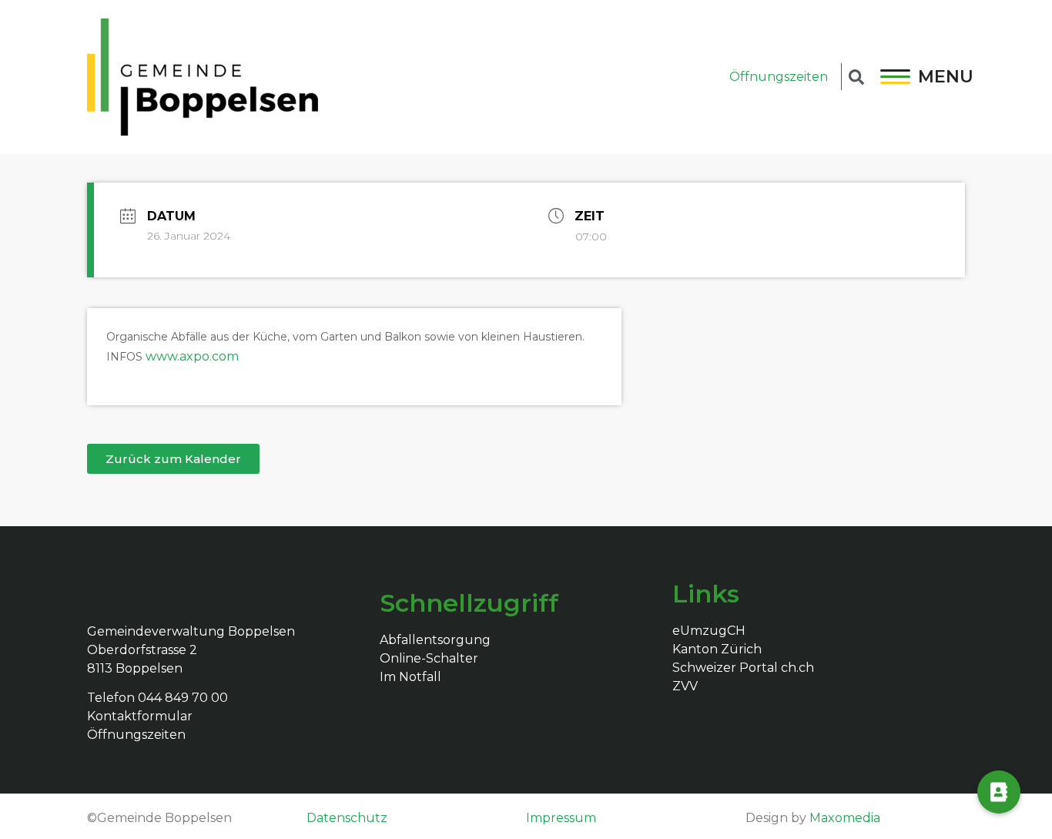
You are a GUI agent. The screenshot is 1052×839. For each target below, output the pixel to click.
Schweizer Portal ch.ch (743, 667)
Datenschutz (347, 817)
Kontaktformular (140, 716)
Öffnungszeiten (778, 76)
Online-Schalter (429, 658)
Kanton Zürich (717, 649)
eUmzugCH (708, 630)
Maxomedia (844, 817)
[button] (173, 459)
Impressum (561, 817)
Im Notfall (410, 677)
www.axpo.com (192, 356)
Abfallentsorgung (435, 640)
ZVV (685, 686)
